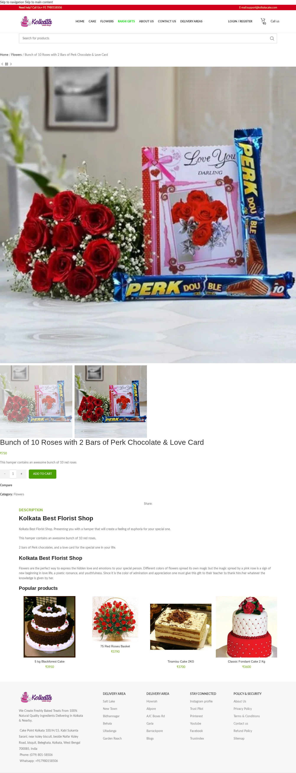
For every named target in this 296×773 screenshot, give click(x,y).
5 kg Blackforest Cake (50, 661)
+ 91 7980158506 (52, 7)
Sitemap (239, 738)
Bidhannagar (111, 716)
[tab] (31, 510)
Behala (107, 723)
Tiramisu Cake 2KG (181, 661)
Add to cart (42, 474)
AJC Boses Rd (155, 716)
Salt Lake (109, 701)
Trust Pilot (196, 708)
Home (4, 54)
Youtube (195, 723)
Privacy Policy (243, 708)
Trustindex (197, 738)
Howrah (151, 701)
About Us (240, 701)
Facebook (196, 731)
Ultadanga (109, 731)
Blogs (150, 738)
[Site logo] (36, 21)
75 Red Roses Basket (115, 646)
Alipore (151, 708)
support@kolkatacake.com (262, 7)
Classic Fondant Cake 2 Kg (246, 661)
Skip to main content (39, 2)
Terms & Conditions (247, 716)
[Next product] (11, 64)
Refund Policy (243, 731)
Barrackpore (154, 731)
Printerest (196, 716)
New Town (110, 708)
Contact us (241, 723)
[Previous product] (2, 64)
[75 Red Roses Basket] (115, 619)
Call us (275, 21)
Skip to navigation (12, 2)
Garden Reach (112, 738)
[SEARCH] (272, 38)
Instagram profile (201, 701)
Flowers (17, 54)
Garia (149, 723)
